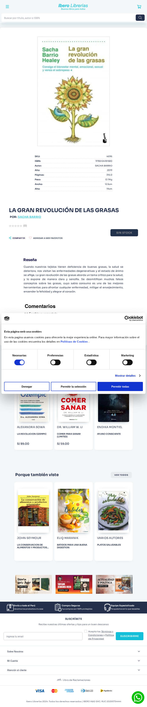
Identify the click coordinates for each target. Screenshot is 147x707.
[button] (17, 238)
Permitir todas (120, 386)
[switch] (55, 362)
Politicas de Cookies (74, 341)
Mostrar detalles (125, 375)
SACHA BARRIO (29, 217)
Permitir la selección (73, 386)
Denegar (27, 386)
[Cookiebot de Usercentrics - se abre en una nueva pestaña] (127, 318)
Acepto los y (101, 635)
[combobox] (73, 18)
